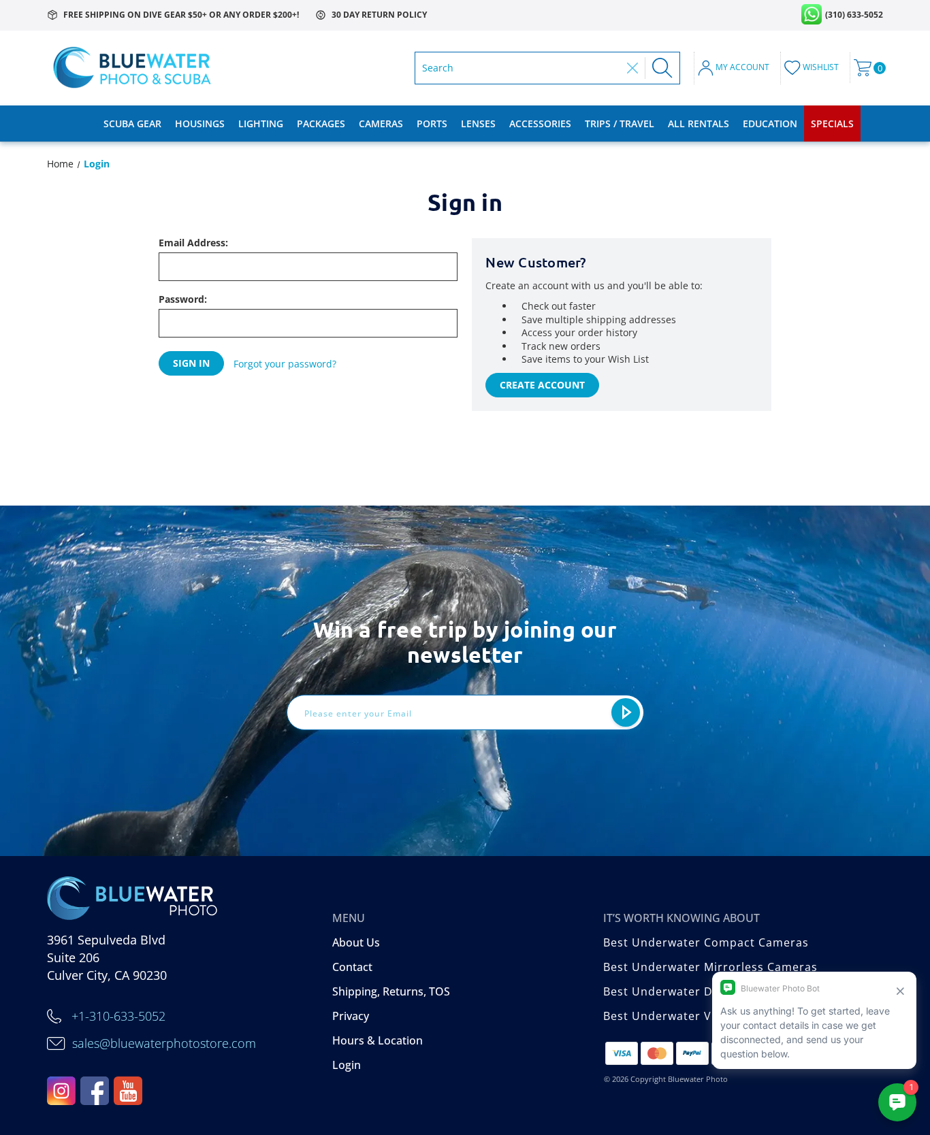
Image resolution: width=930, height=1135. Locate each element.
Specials (832, 123)
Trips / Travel (619, 123)
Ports (432, 123)
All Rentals (698, 123)
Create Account (542, 384)
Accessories (540, 123)
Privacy (350, 1015)
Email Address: (193, 243)
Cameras (381, 123)
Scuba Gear (132, 123)
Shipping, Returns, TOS (391, 991)
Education (770, 123)
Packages (321, 123)
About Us (356, 942)
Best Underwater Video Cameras (696, 1015)
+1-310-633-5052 (118, 1016)
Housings (200, 123)
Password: (183, 299)
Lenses (478, 123)
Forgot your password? (285, 363)
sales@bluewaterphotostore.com (164, 1043)
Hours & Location (377, 1040)
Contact (352, 966)
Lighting (260, 123)
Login (346, 1064)
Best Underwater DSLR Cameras (695, 991)
